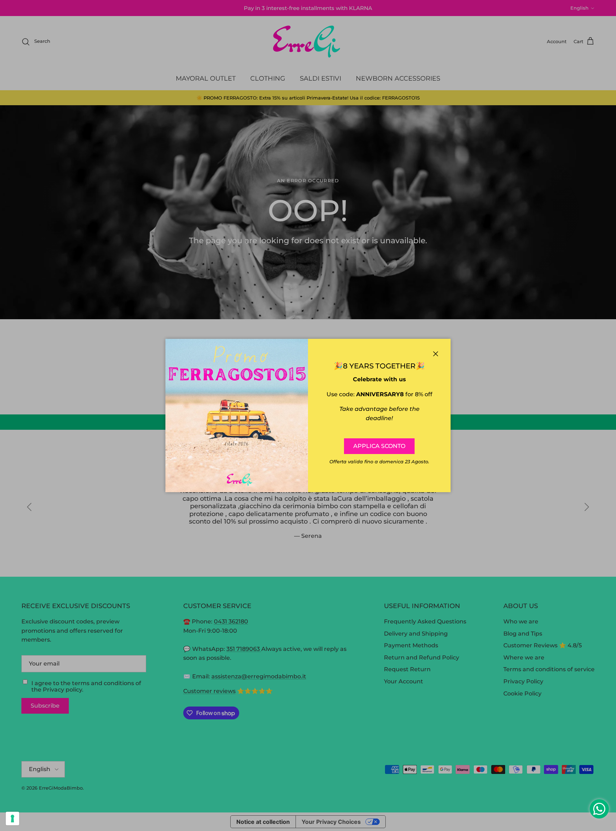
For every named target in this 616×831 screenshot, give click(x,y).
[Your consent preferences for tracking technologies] (12, 818)
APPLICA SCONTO (379, 446)
